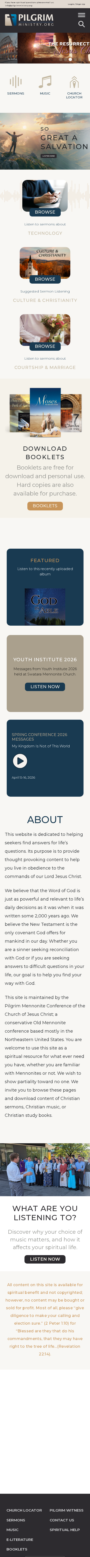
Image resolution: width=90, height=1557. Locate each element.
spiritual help (65, 1529)
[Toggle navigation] (81, 16)
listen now (45, 1259)
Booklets (45, 505)
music (12, 1529)
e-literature (19, 1539)
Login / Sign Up (76, 4)
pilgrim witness (67, 1510)
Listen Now (48, 156)
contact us (62, 1520)
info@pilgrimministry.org (18, 5)
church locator (24, 1510)
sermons (15, 1520)
